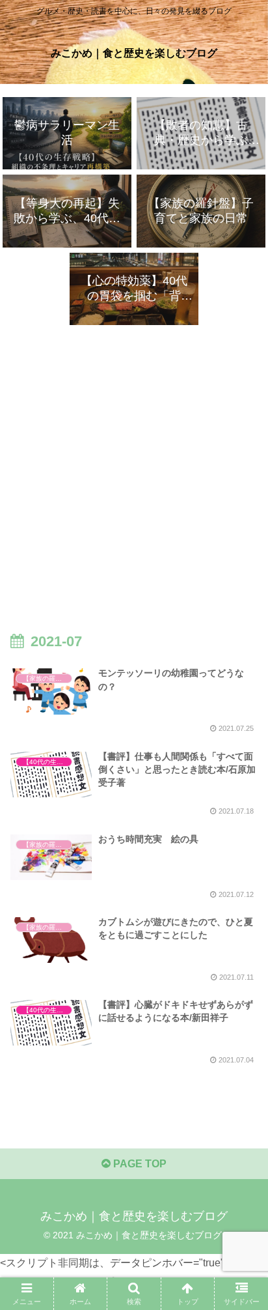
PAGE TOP (139, 1163)
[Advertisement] (134, 463)
